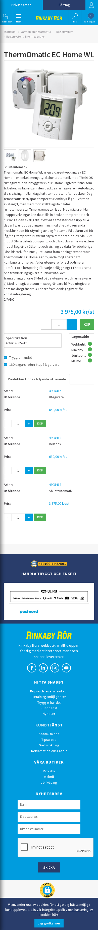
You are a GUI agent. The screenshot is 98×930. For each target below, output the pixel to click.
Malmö (49, 776)
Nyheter (49, 713)
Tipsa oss (48, 739)
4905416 (55, 390)
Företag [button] (64, 5)
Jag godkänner (49, 923)
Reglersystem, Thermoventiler (25, 36)
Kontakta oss (49, 733)
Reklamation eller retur (49, 751)
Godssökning (49, 745)
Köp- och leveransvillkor (49, 691)
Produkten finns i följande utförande (37, 379)
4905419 (55, 484)
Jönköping (49, 782)
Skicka (49, 867)
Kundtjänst (49, 708)
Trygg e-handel (49, 702)
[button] (5, 17)
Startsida (10, 32)
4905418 (55, 437)
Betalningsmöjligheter (49, 696)
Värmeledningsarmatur (36, 32)
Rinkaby (49, 771)
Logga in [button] (91, 5)
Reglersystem (64, 32)
